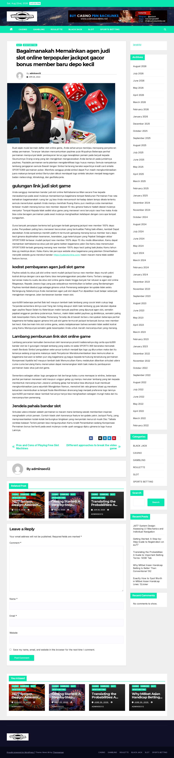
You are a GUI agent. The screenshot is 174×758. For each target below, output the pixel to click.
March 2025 (139, 181)
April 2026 (138, 95)
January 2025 (140, 195)
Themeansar (58, 752)
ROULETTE (57, 29)
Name (14, 599)
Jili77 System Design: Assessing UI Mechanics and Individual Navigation (148, 528)
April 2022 (138, 411)
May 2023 (138, 317)
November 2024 (141, 210)
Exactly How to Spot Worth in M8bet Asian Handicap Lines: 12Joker (147, 581)
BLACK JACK (75, 29)
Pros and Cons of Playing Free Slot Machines (37, 447)
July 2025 (138, 152)
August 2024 (140, 224)
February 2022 (141, 425)
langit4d (137, 44)
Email (13, 615)
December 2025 (141, 123)
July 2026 (138, 73)
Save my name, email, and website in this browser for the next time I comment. (54, 649)
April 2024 (138, 253)
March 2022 (139, 418)
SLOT (91, 29)
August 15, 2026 (22, 702)
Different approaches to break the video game (91, 447)
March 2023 (139, 332)
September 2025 (142, 138)
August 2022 (139, 382)
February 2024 (141, 267)
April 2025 (138, 174)
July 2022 (138, 389)
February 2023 (141, 339)
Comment (15, 542)
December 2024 (141, 202)
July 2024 (138, 231)
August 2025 (139, 145)
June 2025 (138, 159)
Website (14, 632)
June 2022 (138, 396)
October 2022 (140, 368)
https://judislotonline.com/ (67, 254)
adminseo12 (35, 73)
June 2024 (139, 238)
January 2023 (140, 346)
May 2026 (138, 87)
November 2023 (141, 289)
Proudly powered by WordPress (20, 752)
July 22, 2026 (61, 702)
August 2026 (140, 66)
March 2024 (139, 260)
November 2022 (141, 360)
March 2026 (139, 102)
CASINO (23, 29)
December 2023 (141, 281)
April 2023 (138, 325)
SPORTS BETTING (110, 29)
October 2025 (140, 131)
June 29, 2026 (101, 702)
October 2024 (140, 217)
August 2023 (139, 303)
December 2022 (141, 353)
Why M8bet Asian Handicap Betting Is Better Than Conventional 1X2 (148, 568)
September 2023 (142, 296)
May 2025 (138, 166)
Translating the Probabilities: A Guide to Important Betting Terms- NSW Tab (148, 555)
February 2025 (141, 188)
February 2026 (141, 109)
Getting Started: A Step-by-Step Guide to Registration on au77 (148, 541)
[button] (165, 29)
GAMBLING (39, 29)
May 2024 (138, 245)
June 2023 (138, 310)
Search (136, 492)
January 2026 (140, 116)
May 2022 (138, 404)
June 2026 (139, 80)
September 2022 (142, 375)
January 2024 (140, 274)
